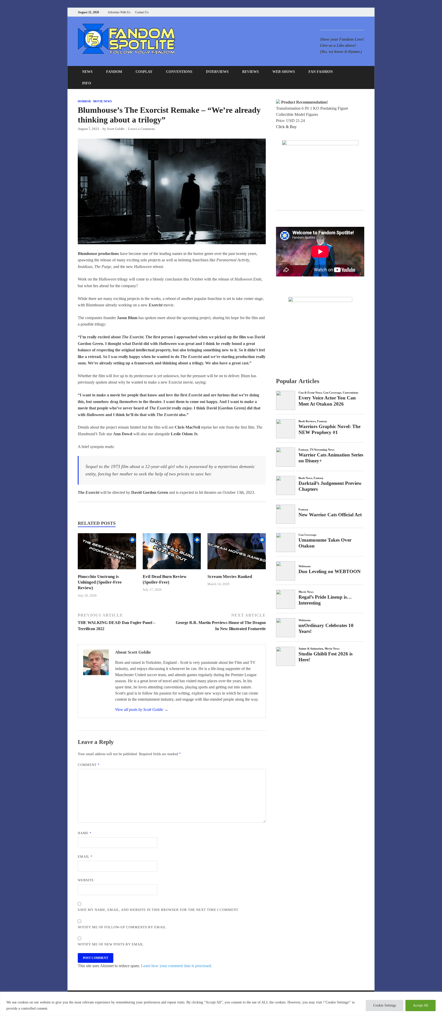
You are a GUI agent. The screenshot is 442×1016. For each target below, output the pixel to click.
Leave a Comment (141, 129)
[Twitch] (356, 12)
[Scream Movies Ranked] (236, 570)
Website (86, 880)
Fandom (114, 72)
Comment (89, 765)
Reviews (250, 72)
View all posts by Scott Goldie (141, 709)
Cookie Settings (384, 1005)
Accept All (420, 1005)
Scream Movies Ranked (229, 576)
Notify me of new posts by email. (111, 944)
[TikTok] (363, 12)
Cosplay (144, 72)
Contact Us (142, 12)
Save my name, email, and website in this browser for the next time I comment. (158, 910)
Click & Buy (286, 127)
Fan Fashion (320, 72)
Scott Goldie (116, 129)
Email (85, 856)
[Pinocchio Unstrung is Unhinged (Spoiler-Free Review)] (107, 570)
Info (86, 83)
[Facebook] (337, 12)
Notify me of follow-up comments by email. (122, 927)
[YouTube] (331, 12)
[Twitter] (343, 12)
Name (85, 833)
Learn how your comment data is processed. (176, 966)
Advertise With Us (119, 12)
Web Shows (283, 72)
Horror (84, 101)
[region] (221, 1004)
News (87, 72)
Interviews (217, 72)
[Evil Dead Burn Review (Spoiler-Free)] (172, 570)
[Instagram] (350, 12)
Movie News (102, 101)
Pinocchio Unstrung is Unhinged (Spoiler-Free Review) (100, 582)
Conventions (179, 72)
